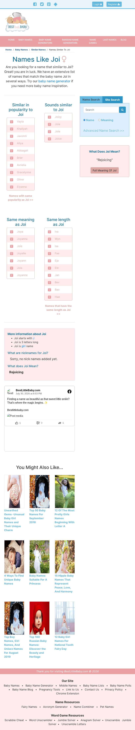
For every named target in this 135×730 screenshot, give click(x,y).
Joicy (58, 116)
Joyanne (22, 275)
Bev (57, 282)
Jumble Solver (66, 720)
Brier (20, 157)
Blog (123, 39)
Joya (20, 231)
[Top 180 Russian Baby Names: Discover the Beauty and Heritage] (39, 618)
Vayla (20, 121)
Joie (57, 131)
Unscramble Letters (74, 724)
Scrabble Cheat (14, 720)
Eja (57, 260)
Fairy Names (29, 706)
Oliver (20, 179)
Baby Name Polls (120, 685)
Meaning (106, 120)
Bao (57, 289)
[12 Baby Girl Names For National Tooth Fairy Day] (65, 618)
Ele (57, 267)
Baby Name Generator (39, 685)
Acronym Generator (55, 706)
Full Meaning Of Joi (105, 170)
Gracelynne (24, 172)
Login (97, 4)
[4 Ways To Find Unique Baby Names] (14, 556)
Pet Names (107, 706)
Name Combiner (84, 706)
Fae (57, 253)
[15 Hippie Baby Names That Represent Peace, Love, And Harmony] (65, 556)
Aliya (20, 143)
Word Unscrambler (40, 720)
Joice (58, 138)
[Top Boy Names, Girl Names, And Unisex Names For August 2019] (14, 618)
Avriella (21, 165)
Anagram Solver (91, 720)
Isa (56, 246)
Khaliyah (22, 128)
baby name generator (54, 81)
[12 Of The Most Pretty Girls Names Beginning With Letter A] (65, 491)
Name (89, 120)
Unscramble (112, 720)
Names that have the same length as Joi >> (58, 309)
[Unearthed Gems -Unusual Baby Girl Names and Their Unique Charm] (14, 491)
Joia (57, 124)
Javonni (22, 136)
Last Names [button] (109, 39)
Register (113, 4)
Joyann (21, 260)
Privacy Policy (114, 689)
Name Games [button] (93, 41)
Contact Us (92, 689)
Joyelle (21, 253)
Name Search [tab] (91, 99)
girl (24, 346)
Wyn (57, 238)
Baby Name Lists (93, 685)
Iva (56, 231)
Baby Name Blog (22, 689)
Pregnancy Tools (49, 689)
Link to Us (72, 689)
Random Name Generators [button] (70, 41)
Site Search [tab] (112, 99)
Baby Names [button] (25, 39)
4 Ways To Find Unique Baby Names (14, 579)
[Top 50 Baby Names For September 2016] (39, 491)
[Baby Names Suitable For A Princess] (39, 556)
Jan (57, 275)
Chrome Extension (67, 693)
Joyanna (22, 238)
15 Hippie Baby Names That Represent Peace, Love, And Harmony (64, 583)
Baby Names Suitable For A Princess (38, 579)
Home (12, 39)
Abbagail (22, 150)
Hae (57, 296)
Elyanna (22, 186)
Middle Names (68, 685)
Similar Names (38, 49)
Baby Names (21, 49)
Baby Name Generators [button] (45, 41)
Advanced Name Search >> (103, 130)
